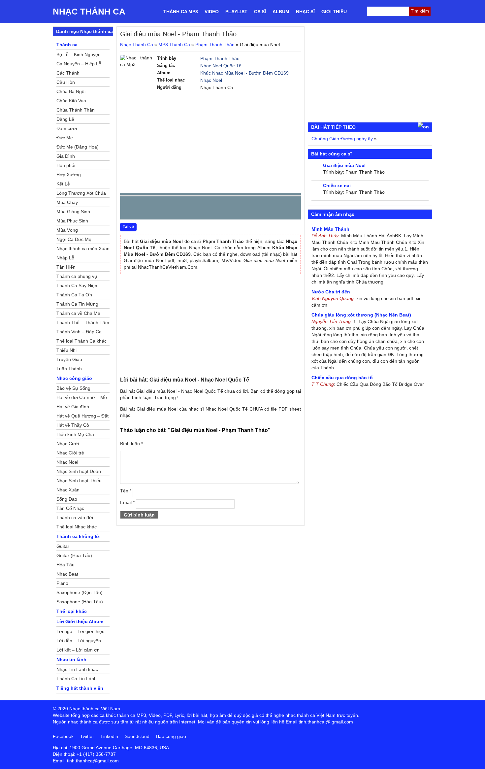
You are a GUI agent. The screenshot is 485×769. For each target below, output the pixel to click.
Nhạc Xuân (68, 489)
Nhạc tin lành (71, 659)
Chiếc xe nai (337, 185)
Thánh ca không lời (78, 536)
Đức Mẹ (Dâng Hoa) (77, 147)
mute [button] (256, 208)
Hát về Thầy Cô (72, 425)
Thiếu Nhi (66, 350)
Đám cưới (66, 128)
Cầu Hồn (65, 82)
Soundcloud (137, 736)
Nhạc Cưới (67, 443)
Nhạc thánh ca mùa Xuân (83, 248)
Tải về (128, 226)
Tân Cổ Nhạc (70, 508)
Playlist (236, 11)
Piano (62, 583)
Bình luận (131, 443)
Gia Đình (65, 156)
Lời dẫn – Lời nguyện (78, 640)
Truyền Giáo (69, 359)
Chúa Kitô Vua (71, 100)
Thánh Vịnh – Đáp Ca (79, 331)
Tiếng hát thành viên (79, 688)
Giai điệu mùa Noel (344, 165)
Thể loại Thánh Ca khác (81, 341)
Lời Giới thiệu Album (79, 621)
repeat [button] (184, 209)
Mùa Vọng (67, 230)
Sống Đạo (66, 499)
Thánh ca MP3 (180, 11)
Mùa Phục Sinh (72, 220)
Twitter (87, 736)
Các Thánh (68, 73)
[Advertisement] (210, 142)
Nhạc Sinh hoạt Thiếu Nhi (79, 481)
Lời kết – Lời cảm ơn (78, 649)
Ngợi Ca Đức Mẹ (73, 239)
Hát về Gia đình (72, 406)
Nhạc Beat (67, 574)
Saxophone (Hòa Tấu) (79, 601)
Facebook (63, 736)
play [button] (146, 208)
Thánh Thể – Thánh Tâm (82, 322)
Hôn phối (65, 165)
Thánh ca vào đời (74, 517)
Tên (125, 490)
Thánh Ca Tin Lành (76, 678)
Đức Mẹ (64, 137)
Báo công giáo (171, 736)
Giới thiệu (334, 11)
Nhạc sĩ (305, 11)
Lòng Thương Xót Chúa (81, 193)
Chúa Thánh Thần (75, 110)
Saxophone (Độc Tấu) (79, 592)
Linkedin (109, 736)
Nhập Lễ (65, 257)
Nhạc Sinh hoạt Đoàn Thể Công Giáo (78, 472)
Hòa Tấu (65, 564)
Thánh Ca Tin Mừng (77, 304)
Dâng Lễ (65, 119)
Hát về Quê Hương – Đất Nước (82, 416)
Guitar (62, 546)
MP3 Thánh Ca (174, 44)
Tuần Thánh (69, 368)
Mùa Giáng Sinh (73, 211)
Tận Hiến (66, 267)
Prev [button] (129, 209)
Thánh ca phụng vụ (76, 276)
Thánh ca (67, 44)
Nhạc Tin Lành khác (77, 669)
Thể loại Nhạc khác (76, 526)
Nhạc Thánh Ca (89, 12)
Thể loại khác (71, 611)
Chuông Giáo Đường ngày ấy (342, 138)
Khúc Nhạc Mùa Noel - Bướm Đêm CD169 (244, 73)
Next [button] (162, 209)
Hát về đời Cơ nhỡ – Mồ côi (81, 398)
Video (212, 11)
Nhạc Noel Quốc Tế (221, 65)
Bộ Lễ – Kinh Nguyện (78, 54)
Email (127, 502)
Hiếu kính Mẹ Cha (75, 434)
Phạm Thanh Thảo (215, 44)
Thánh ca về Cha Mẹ (78, 313)
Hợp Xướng (68, 174)
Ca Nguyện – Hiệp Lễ (78, 63)
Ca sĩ (260, 11)
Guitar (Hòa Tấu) (74, 555)
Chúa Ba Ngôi (70, 91)
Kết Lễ (63, 183)
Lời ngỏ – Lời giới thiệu (80, 631)
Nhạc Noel (211, 80)
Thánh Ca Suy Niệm (77, 285)
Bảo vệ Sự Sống (73, 388)
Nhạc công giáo (74, 378)
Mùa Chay (67, 202)
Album (281, 11)
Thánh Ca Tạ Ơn (74, 294)
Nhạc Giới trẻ (70, 452)
